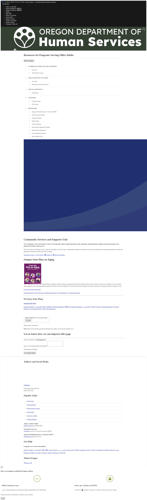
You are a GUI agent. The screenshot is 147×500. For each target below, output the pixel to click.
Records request (31, 405)
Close (2, 498)
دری (59, 450)
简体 (43, 450)
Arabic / (11, 6)
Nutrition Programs (36, 124)
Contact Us (34, 70)
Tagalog (49, 453)
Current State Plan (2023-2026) (32, 289)
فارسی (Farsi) (87, 307)
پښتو (117, 450)
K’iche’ (88, 450)
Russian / (10, 18)
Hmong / (11, 15)
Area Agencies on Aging (38, 78)
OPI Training (35, 104)
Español (31, 450)
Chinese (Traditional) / (14, 10)
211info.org (27, 431)
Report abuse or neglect (33, 408)
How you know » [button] (30, 2)
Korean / (9, 17)
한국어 (93, 450)
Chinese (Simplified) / (14, 8)
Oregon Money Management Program (41, 127)
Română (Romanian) (50, 293)
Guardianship (35, 93)
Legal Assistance (35, 89)
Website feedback (32, 419)
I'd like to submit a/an (30, 340)
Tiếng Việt (62, 453)
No (29, 320)
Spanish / (10, 22)
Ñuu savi (112, 450)
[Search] (143, 29)
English (7, 11)
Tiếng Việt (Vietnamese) (48, 309)
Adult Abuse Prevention (37, 73)
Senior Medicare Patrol (37, 136)
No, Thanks (27, 353)
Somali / (11, 20)
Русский (37, 453)
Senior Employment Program (39, 133)
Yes (27, 320)
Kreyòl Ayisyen (70, 450)
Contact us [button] (49, 255)
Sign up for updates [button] (59, 255)
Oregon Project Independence (39, 130)
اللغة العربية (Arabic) (40, 307)
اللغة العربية (37, 450)
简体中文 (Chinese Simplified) (55, 307)
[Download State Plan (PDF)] (33, 284)
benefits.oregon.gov (29, 425)
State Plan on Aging (29, 255)
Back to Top (28, 463)
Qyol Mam (99, 450)
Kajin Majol (106, 450)
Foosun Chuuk (53, 450)
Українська (55, 453)
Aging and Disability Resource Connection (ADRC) (44, 111)
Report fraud (30, 412)
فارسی (63, 450)
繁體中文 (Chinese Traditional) (73, 307)
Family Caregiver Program (38, 115)
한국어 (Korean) (39, 293)
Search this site (21, 54)
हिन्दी (77, 450)
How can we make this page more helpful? (35, 346)
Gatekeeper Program (37, 118)
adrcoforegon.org (28, 436)
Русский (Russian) (62, 293)
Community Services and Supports (42, 66)
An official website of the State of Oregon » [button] (45, 2)
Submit (33, 353)
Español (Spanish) (29, 293)
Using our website (32, 416)
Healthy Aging (35, 121)
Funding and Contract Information (40, 84)
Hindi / (8, 13)
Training (32, 97)
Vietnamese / (11, 24)
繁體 (46, 450)
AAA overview (39, 255)
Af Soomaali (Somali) (74, 293)
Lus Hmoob (82, 450)
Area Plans (34, 81)
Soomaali (43, 453)
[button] (5, 3)
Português (26, 453)
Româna (32, 453)
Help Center (30, 401)
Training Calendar (36, 101)
